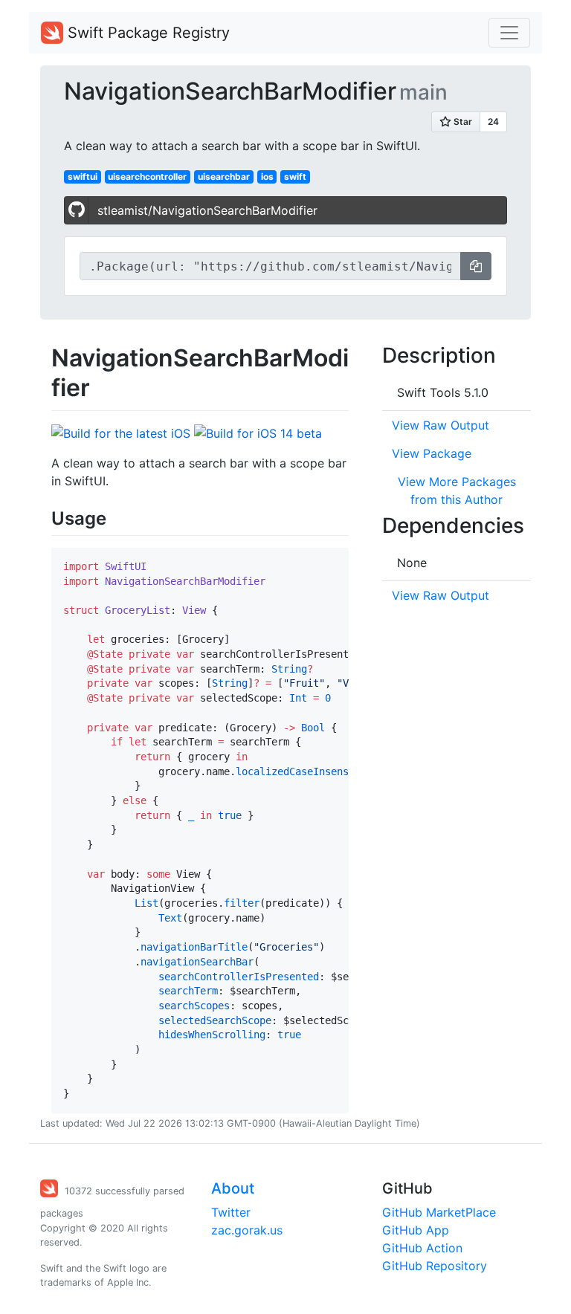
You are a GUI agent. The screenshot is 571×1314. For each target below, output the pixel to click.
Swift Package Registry (146, 33)
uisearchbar (224, 176)
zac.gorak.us (247, 1230)
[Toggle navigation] (509, 33)
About (232, 1188)
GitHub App (415, 1230)
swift (295, 176)
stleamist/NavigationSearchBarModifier (207, 210)
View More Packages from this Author (457, 490)
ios (267, 176)
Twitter (231, 1212)
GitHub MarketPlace (439, 1212)
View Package (431, 453)
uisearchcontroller (147, 176)
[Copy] (475, 266)
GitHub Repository (434, 1265)
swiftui (82, 176)
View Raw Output (440, 425)
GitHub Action (422, 1247)
